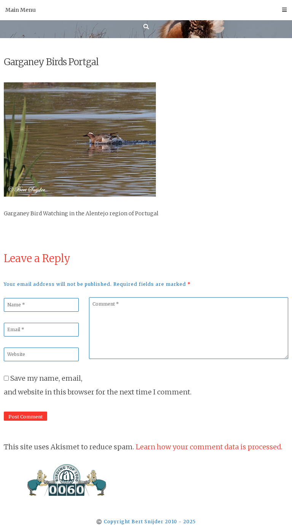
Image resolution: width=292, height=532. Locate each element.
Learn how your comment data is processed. (209, 446)
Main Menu (20, 9)
